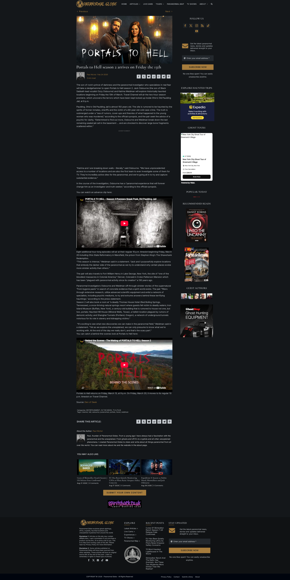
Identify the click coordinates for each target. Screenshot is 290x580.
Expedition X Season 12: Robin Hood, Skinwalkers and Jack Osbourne (154, 480)
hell (90, 412)
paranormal (104, 412)
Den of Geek (91, 402)
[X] (143, 76)
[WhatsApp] (158, 76)
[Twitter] (191, 25)
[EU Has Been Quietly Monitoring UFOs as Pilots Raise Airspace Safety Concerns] (124, 460)
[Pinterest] (168, 76)
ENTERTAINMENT (93, 410)
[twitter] (93, 560)
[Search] (212, 4)
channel (85, 412)
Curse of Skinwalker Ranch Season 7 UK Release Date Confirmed (92, 479)
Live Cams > (129, 531)
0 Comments (93, 483)
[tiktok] (102, 560)
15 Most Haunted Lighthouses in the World (154, 551)
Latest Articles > (131, 528)
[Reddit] (153, 76)
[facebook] (89, 560)
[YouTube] (197, 31)
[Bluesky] (148, 76)
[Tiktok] (208, 25)
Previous (83, 11)
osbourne (95, 412)
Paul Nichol (91, 74)
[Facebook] (138, 76)
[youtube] (107, 560)
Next (167, 11)
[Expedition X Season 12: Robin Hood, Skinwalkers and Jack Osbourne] (156, 460)
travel (118, 412)
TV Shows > (129, 538)
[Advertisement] (124, 148)
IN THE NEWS (106, 410)
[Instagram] (197, 25)
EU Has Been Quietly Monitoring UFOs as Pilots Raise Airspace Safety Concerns (124, 480)
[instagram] (98, 560)
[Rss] (202, 25)
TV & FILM (117, 410)
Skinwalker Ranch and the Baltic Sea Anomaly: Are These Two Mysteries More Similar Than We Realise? (155, 563)
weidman (124, 412)
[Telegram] (163, 76)
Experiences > (130, 535)
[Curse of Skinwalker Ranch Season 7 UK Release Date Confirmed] (92, 460)
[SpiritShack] (124, 504)
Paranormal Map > (132, 541)
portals (112, 412)
